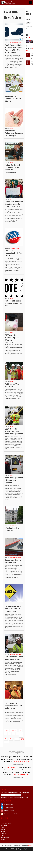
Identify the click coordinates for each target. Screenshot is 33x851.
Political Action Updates (29, 23)
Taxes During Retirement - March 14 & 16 (13, 98)
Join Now (18, 795)
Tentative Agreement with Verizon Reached (14, 480)
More (29, 37)
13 (10, 738)
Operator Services (5, 837)
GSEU (2, 835)
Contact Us (3, 833)
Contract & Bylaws (11, 849)
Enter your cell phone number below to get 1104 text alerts (15, 792)
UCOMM (30, 845)
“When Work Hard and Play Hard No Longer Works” (13, 608)
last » (6, 741)
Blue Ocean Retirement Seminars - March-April (14, 133)
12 (5, 738)
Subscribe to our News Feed (10, 813)
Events (2, 827)
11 (20, 736)
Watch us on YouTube (9, 810)
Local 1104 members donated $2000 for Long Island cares (14, 204)
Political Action (14, 248)
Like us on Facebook (8, 804)
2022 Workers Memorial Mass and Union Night (13, 705)
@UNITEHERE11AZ (11, 767)
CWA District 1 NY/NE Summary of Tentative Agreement (14, 431)
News (11, 94)
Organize (3, 831)
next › (17, 738)
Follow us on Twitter (8, 807)
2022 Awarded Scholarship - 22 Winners (12, 337)
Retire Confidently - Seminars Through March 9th (13, 167)
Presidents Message (15, 42)
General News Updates (29, 27)
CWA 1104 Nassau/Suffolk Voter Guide (14, 252)
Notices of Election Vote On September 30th (13, 303)
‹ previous (13, 730)
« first (6, 730)
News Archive (29, 31)
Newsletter (3, 829)
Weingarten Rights (22, 849)
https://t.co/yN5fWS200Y (21, 774)
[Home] (8, 3)
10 (21, 733)
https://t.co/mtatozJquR (21, 761)
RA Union (3, 839)
